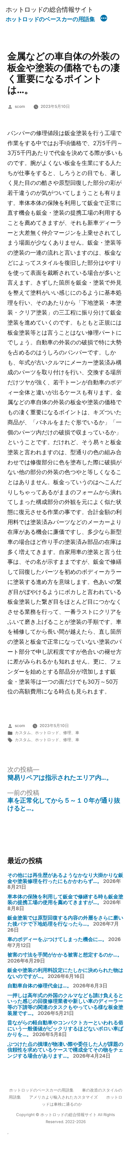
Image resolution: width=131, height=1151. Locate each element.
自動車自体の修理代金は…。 (39, 986)
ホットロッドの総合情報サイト (49, 9)
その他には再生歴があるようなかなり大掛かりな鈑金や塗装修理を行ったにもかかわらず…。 (65, 878)
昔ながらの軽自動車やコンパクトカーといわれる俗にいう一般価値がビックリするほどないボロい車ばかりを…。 (65, 1028)
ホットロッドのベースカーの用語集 (50, 19)
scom (20, 106)
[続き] (104, 19)
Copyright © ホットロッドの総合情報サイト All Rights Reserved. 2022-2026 (65, 1118)
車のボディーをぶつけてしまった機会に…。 (57, 939)
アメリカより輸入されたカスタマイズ (63, 1097)
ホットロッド (47, 732)
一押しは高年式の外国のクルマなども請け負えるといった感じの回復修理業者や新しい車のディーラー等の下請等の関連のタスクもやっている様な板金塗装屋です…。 (65, 1004)
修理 (67, 732)
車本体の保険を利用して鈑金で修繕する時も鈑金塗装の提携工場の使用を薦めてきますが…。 (65, 900)
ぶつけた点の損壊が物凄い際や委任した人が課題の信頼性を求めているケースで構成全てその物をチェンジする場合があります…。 (65, 1050)
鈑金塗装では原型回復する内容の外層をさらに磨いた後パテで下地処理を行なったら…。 (65, 921)
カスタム (23, 732)
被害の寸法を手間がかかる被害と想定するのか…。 (64, 955)
